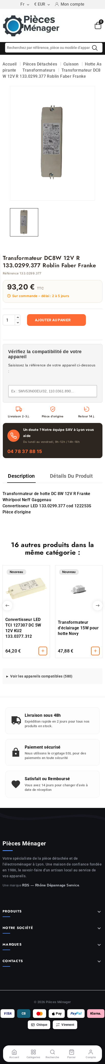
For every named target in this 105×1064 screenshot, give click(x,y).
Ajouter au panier (53, 320)
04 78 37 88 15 (24, 451)
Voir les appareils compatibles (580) (41, 676)
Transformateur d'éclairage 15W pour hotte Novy (78, 628)
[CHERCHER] (95, 48)
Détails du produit (71, 476)
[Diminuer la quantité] (17, 322)
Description (21, 476)
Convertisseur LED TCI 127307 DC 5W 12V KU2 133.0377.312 (23, 628)
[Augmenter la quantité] (17, 317)
